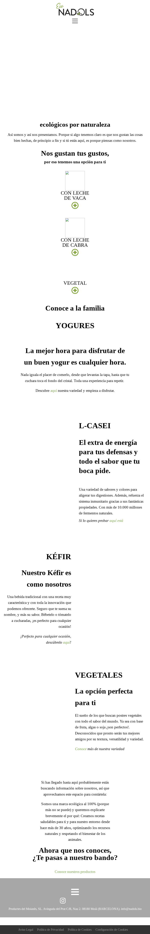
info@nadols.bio (131, 909)
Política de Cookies (80, 929)
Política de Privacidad (50, 929)
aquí (53, 390)
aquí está (116, 520)
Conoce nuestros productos (75, 872)
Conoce (81, 749)
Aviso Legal (25, 929)
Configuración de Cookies (112, 929)
